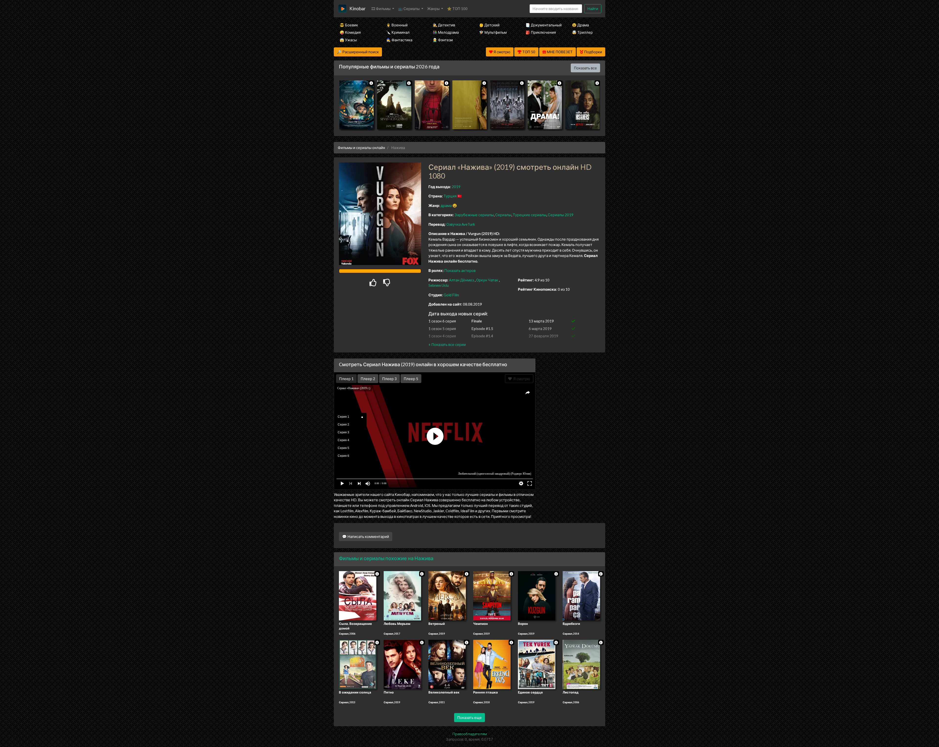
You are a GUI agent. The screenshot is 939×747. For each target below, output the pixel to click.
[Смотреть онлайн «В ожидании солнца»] (357, 664)
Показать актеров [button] (460, 270)
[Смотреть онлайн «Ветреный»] (447, 595)
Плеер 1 (346, 378)
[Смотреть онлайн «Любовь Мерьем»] (402, 595)
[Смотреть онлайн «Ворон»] (536, 595)
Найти (592, 8)
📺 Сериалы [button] (409, 8)
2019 (456, 186)
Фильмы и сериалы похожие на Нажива (386, 558)
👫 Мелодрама (446, 32)
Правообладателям (469, 734)
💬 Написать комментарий (365, 536)
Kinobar (357, 8)
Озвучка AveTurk (460, 224)
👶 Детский (489, 25)
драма (446, 205)
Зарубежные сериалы (474, 215)
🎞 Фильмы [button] (381, 8)
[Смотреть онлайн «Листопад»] (581, 664)
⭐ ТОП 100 (457, 8)
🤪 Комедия (350, 32)
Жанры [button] (433, 8)
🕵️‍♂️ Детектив (444, 25)
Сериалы (503, 215)
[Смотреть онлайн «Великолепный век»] (447, 664)
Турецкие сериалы (529, 215)
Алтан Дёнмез (461, 280)
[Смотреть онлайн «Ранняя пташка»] (492, 664)
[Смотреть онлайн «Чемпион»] (492, 595)
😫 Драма (580, 25)
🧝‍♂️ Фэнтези (443, 40)
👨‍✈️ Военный (397, 25)
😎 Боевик (349, 25)
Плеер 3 (389, 378)
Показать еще (469, 717)
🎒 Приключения (540, 32)
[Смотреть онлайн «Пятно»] (402, 664)
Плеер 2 (368, 378)
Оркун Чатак (487, 280)
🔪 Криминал (398, 32)
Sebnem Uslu (438, 285)
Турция (450, 196)
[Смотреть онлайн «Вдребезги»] (581, 595)
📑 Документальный (542, 25)
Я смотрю (521, 378)
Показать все (585, 68)
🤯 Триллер (582, 32)
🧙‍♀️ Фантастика (399, 40)
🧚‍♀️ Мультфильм (493, 32)
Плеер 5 (411, 378)
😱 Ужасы (348, 40)
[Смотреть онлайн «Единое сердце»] (536, 664)
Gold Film (451, 295)
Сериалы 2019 (560, 215)
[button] (447, 344)
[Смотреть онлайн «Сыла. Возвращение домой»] (357, 595)
